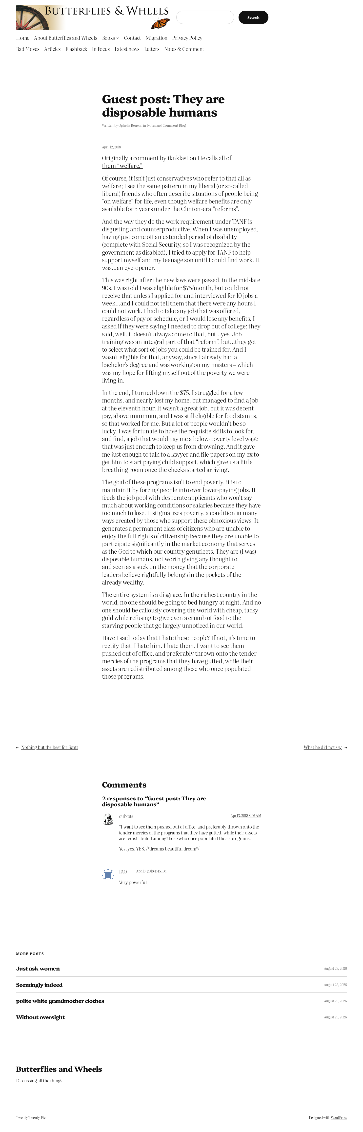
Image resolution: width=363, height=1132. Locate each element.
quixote (126, 816)
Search (253, 17)
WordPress (339, 1117)
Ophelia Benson (130, 125)
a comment (144, 157)
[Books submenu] (117, 37)
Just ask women (38, 968)
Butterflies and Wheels (59, 1068)
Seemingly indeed (39, 985)
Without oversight (40, 1017)
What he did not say (323, 747)
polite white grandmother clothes (60, 1001)
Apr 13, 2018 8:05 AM (246, 815)
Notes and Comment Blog (166, 125)
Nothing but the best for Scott (49, 747)
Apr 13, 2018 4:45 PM (151, 871)
